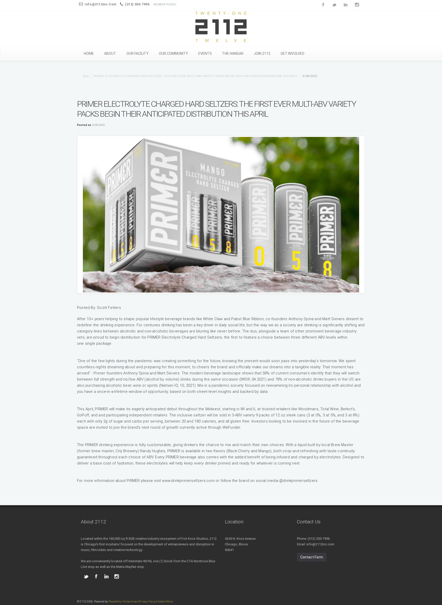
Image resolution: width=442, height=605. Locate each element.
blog (86, 76)
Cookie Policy (165, 601)
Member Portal (165, 4)
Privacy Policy (147, 601)
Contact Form (311, 557)
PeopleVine (115, 601)
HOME (89, 53)
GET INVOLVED (292, 53)
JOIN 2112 (262, 53)
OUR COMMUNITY (173, 53)
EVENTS (205, 53)
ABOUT (110, 53)
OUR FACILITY (137, 53)
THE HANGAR (233, 53)
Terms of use (130, 601)
